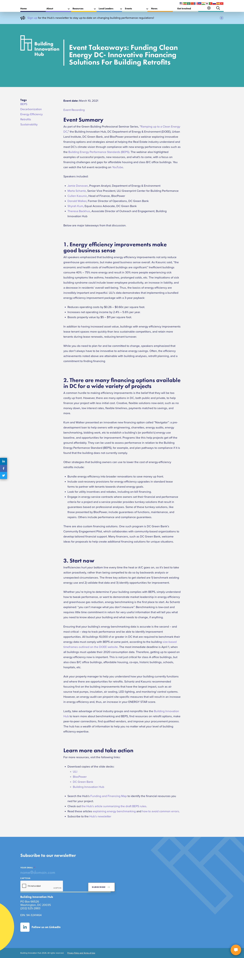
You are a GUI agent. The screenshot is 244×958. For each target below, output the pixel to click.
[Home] (39, 46)
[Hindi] (203, 3)
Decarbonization (31, 109)
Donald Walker (76, 201)
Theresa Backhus (78, 211)
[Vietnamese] (222, 3)
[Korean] (207, 3)
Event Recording (74, 110)
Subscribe (98, 887)
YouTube (117, 167)
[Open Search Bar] (218, 8)
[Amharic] (185, 3)
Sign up (32, 18)
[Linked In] (25, 927)
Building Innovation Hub (88, 787)
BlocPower (80, 777)
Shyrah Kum (75, 206)
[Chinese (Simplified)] (192, 3)
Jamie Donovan (77, 186)
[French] (196, 3)
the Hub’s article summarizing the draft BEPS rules (113, 806)
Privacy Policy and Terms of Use (81, 953)
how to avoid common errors (160, 811)
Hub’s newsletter (100, 816)
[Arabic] (189, 3)
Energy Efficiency (31, 114)
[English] (181, 3)
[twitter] (3, 475)
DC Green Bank (83, 782)
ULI (75, 771)
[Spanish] (218, 3)
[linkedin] (3, 461)
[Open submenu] (68, 9)
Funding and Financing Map (108, 796)
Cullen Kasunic (77, 196)
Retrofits (25, 119)
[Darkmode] (209, 8)
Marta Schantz (76, 191)
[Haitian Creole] (200, 3)
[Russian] (214, 3)
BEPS (23, 104)
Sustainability (29, 124)
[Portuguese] (211, 3)
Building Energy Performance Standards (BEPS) (98, 152)
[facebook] (3, 468)
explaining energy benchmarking (114, 811)
